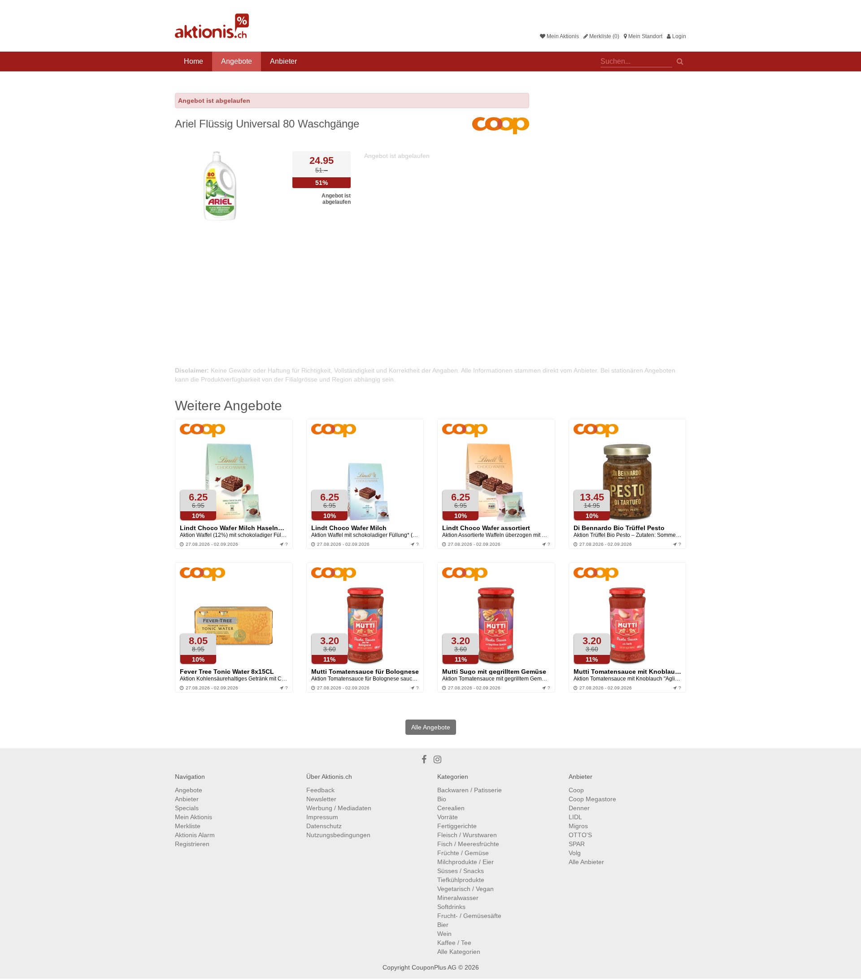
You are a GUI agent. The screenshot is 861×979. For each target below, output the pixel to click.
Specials (187, 808)
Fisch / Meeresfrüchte (468, 843)
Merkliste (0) (603, 36)
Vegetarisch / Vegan (465, 888)
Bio (441, 799)
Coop (576, 790)
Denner (579, 808)
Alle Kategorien (458, 951)
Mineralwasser (457, 897)
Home (193, 61)
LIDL (575, 817)
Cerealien (451, 808)
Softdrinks (451, 906)
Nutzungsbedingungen (338, 835)
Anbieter (283, 61)
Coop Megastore (592, 799)
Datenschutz (324, 826)
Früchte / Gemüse (463, 852)
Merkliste (187, 826)
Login (678, 36)
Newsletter (321, 799)
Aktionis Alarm (195, 835)
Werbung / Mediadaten (338, 808)
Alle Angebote (430, 727)
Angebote (236, 61)
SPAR (577, 843)
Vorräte (447, 817)
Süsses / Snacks (460, 870)
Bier (442, 924)
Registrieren (192, 843)
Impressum (322, 817)
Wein (444, 933)
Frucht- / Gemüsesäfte (469, 915)
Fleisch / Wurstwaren (467, 835)
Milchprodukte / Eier (465, 861)
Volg (575, 852)
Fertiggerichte (457, 826)
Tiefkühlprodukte (460, 879)
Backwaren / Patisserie (469, 790)
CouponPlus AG (434, 967)
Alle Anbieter (586, 861)
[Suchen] (680, 60)
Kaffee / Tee (454, 942)
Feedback (320, 790)
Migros (578, 826)
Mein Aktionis (562, 36)
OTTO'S (580, 835)
